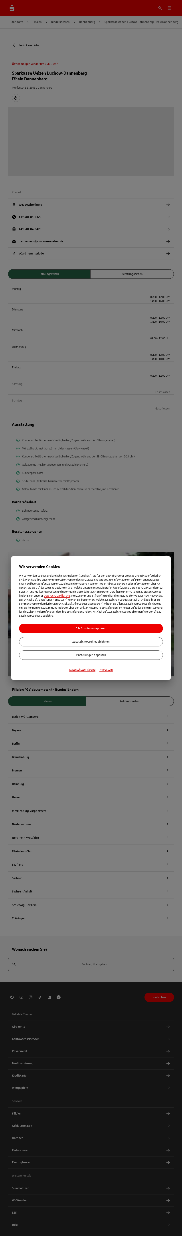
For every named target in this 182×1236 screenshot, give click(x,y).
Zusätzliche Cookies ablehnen (91, 641)
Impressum (106, 669)
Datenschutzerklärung (57, 595)
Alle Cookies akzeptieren (91, 628)
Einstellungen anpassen (91, 655)
